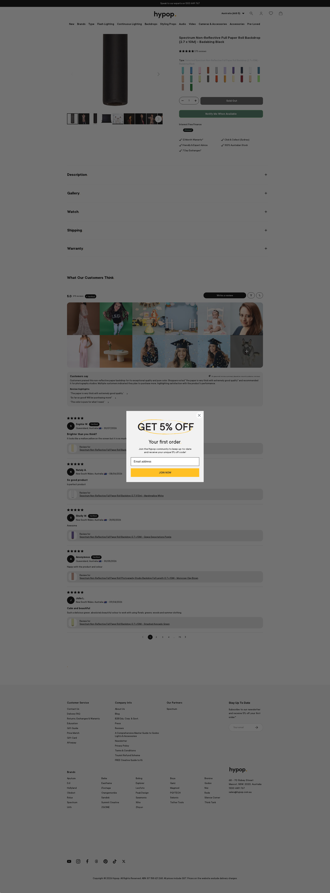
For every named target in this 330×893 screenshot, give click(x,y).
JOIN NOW (165, 472)
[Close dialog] (199, 415)
